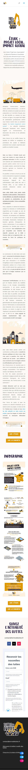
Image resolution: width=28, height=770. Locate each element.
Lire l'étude (14, 434)
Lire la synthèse (14, 440)
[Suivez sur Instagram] (19, 644)
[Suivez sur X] (14, 644)
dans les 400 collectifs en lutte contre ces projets (14, 411)
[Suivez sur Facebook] (9, 644)
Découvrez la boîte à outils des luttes (13, 747)
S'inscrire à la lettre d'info (11, 752)
